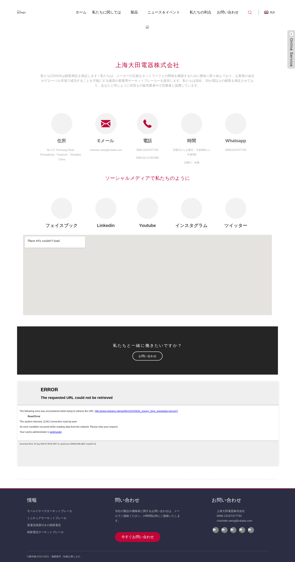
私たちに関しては (106, 12)
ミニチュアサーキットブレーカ (46, 518)
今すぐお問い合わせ (137, 537)
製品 (134, 12)
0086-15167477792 (229, 515)
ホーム (81, 12)
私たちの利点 (200, 12)
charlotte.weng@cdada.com (234, 520)
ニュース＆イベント (164, 12)
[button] (147, 356)
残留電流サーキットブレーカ (45, 532)
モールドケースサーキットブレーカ (49, 511)
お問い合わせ (228, 12)
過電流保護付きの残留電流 (44, 525)
